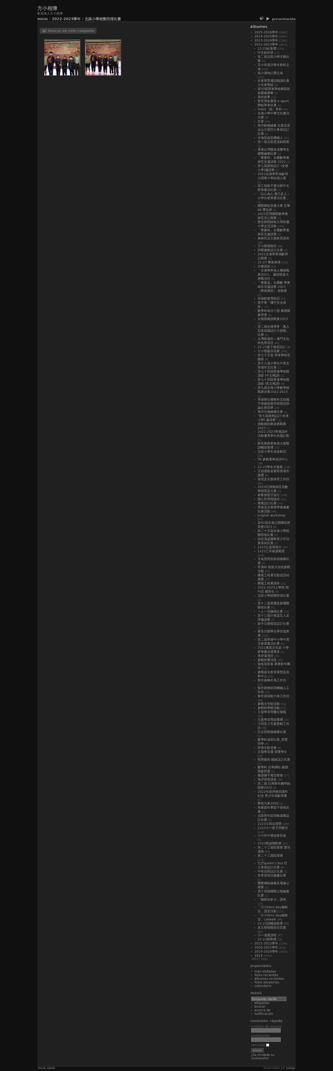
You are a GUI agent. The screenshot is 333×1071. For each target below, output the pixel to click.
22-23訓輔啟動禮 (270, 923)
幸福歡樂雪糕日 (269, 298)
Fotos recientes (266, 975)
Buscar (259, 1006)
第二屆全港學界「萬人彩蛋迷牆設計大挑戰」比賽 (273, 330)
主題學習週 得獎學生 (272, 752)
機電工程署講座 (269, 583)
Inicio (42, 19)
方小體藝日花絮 (269, 351)
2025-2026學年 (266, 32)
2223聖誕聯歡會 (270, 843)
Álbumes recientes (269, 978)
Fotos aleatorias (266, 982)
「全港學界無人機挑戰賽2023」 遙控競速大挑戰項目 (273, 274)
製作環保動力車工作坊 (273, 696)
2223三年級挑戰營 (271, 551)
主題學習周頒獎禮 (270, 719)
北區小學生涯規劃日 (272, 451)
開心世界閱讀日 (269, 499)
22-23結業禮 (267, 48)
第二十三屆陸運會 (270, 855)
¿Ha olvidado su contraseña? (262, 1056)
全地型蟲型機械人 (270, 137)
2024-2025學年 (266, 36)
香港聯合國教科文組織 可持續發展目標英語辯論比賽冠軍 (273, 403)
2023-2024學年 (266, 40)
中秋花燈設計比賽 (270, 871)
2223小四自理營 (270, 824)
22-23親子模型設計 (272, 347)
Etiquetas (261, 1003)
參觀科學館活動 (269, 708)
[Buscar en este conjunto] (261, 18)
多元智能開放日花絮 (272, 927)
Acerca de (262, 1010)
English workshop (271, 515)
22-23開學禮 (267, 939)
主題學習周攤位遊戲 (272, 712)
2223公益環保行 (270, 547)
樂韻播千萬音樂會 (270, 775)
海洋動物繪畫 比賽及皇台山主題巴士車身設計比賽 (274, 129)
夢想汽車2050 (268, 803)
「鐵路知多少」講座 (272, 899)
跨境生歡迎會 (267, 747)
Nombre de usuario (266, 1026)
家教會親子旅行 (269, 495)
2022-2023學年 (66, 19)
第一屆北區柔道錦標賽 (273, 142)
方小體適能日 (267, 246)
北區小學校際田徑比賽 (103, 19)
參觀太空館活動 (269, 704)
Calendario (263, 986)
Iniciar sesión (46, 1068)
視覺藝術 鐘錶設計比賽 (274, 759)
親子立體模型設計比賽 (273, 623)
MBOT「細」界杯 (270, 109)
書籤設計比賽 (267, 503)
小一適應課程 (267, 935)
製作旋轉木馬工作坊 (272, 680)
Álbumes (259, 26)
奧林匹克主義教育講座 (273, 238)
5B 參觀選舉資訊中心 (273, 459)
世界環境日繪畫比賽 (272, 875)
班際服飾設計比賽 (270, 250)
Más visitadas (265, 971)
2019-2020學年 (266, 951)
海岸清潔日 (265, 656)
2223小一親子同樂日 (273, 828)
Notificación (263, 1014)
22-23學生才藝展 (270, 467)
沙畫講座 (264, 266)
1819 (258, 955)
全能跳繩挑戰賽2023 (273, 319)
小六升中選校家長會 (272, 835)
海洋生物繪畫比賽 (270, 411)
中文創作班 (265, 52)
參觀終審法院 (267, 660)
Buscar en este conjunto (71, 31)
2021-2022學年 (266, 943)
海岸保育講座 (267, 779)
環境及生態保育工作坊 (273, 479)
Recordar (258, 1045)
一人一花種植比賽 (270, 611)
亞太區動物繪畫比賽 (272, 732)
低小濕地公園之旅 (270, 73)
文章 (261, 121)
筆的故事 (264, 97)
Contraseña (260, 1035)
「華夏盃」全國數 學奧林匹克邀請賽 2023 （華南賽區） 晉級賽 (274, 287)
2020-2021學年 (266, 947)
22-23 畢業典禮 (269, 262)
